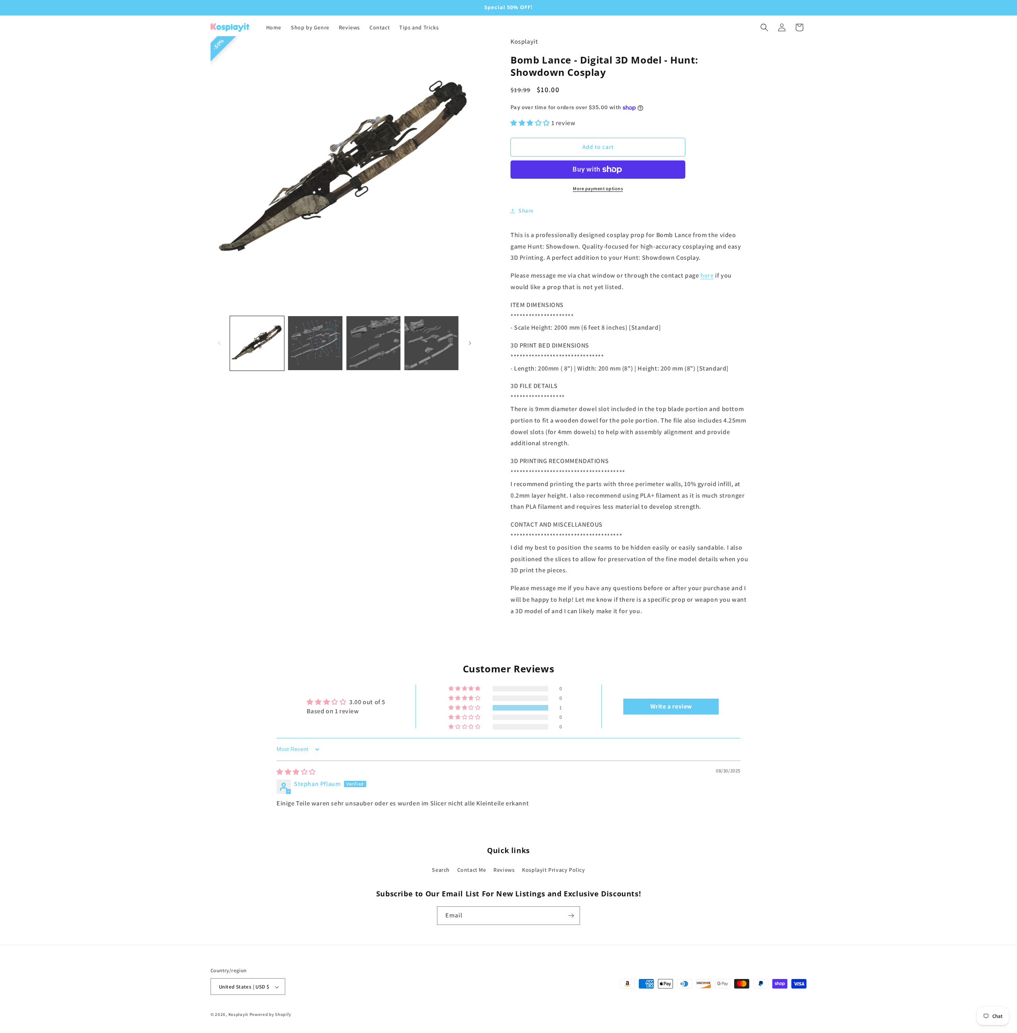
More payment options (598, 188)
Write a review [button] (671, 706)
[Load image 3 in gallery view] (373, 343)
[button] (764, 27)
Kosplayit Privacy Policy (553, 870)
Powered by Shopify (270, 1015)
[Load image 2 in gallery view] (315, 343)
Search (441, 870)
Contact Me (471, 870)
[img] (296, 772)
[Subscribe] (571, 915)
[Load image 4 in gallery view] (431, 343)
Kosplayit (238, 1015)
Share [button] (526, 210)
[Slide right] (470, 343)
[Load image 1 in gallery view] (257, 343)
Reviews (503, 870)
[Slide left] (219, 343)
